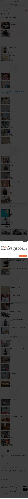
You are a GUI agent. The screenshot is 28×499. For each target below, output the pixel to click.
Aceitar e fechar (23, 256)
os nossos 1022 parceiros (6, 247)
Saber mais (13, 256)
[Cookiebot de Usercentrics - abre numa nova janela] (24, 241)
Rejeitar (5, 256)
